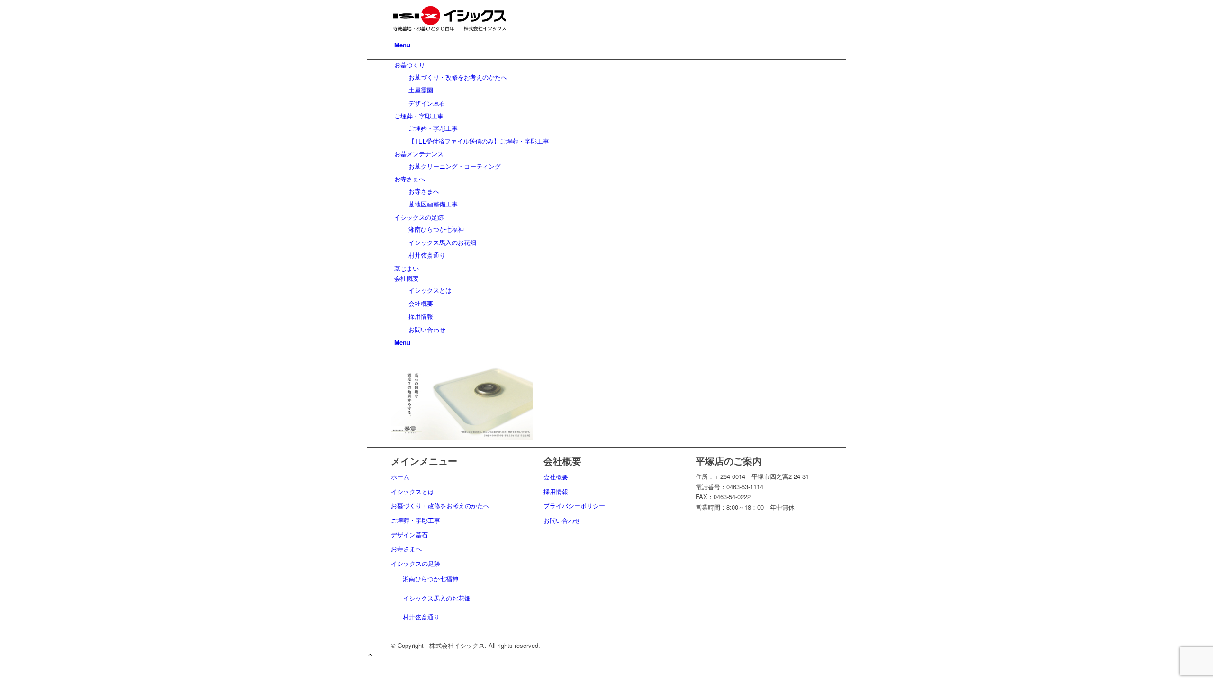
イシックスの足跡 (415, 563)
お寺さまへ (406, 548)
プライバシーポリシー (574, 505)
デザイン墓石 (409, 534)
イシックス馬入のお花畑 (437, 597)
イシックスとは (412, 491)
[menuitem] (608, 45)
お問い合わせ (561, 520)
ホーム (400, 476)
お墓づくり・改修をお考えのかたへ (440, 505)
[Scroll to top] (370, 655)
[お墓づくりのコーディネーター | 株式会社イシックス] (462, 34)
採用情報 (555, 491)
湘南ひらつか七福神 (430, 578)
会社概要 (555, 476)
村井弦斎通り (421, 616)
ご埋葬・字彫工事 (415, 520)
